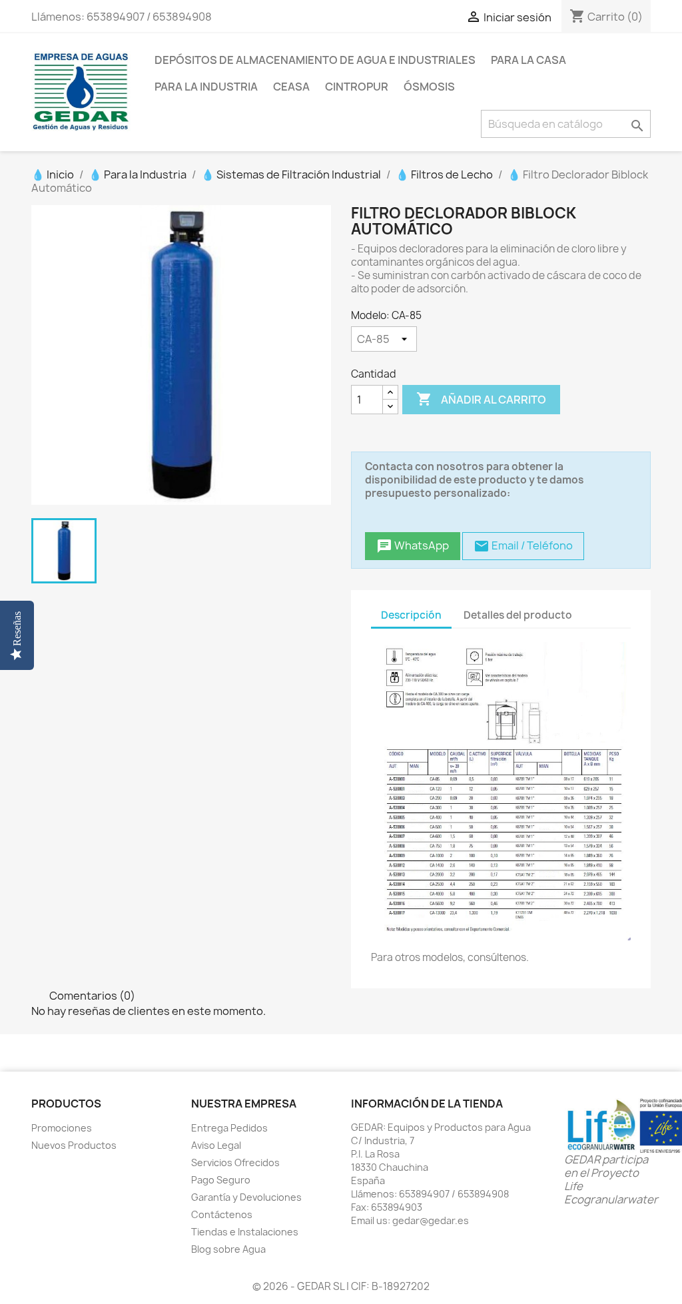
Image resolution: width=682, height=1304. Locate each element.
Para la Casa (528, 60)
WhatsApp (412, 546)
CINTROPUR (356, 86)
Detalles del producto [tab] (518, 615)
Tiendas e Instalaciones (244, 1231)
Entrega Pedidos (229, 1128)
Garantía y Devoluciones (246, 1197)
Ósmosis (429, 86)
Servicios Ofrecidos (235, 1162)
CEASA (291, 86)
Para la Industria (206, 86)
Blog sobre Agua (228, 1249)
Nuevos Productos (74, 1145)
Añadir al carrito (481, 399)
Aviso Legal (216, 1145)
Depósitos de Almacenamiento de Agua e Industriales (315, 60)
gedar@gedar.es (430, 1220)
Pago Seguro (220, 1179)
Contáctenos (221, 1214)
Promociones (61, 1128)
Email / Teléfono (523, 546)
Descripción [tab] (411, 615)
